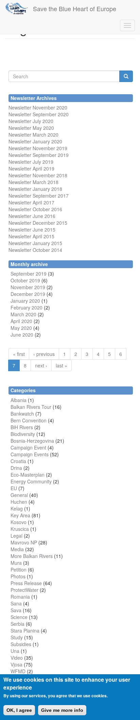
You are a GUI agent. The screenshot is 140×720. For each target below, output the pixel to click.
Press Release (26, 583)
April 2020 (21, 321)
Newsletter (19, 195)
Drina (16, 467)
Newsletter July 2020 (30, 121)
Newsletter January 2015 (35, 243)
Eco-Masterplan (28, 474)
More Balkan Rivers (32, 556)
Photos (18, 576)
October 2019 (25, 280)
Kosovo (19, 522)
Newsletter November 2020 (37, 107)
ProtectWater (24, 589)
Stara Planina (25, 630)
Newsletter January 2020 (35, 141)
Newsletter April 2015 (31, 236)
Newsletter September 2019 (38, 155)
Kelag (17, 508)
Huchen (19, 501)
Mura (16, 562)
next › (41, 365)
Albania (19, 400)
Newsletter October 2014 (35, 249)
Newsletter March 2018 (33, 182)
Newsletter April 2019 (31, 168)
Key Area (20, 515)
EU (14, 488)
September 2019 (29, 273)
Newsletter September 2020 (38, 114)
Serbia (17, 623)
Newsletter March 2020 (33, 134)
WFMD (18, 671)
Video (17, 657)
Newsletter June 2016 (31, 216)
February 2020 (26, 307)
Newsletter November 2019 (37, 148)
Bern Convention (29, 420)
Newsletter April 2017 (31, 202)
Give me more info (62, 710)
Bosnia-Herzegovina (32, 440)
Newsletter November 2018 (37, 175)
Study (17, 637)
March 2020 (23, 314)
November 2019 (28, 287)
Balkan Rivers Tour (31, 406)
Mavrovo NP (24, 542)
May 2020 (21, 327)
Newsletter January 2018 (35, 188)
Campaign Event (28, 447)
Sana (16, 603)
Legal (16, 535)
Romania (20, 596)
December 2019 (28, 294)
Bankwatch (22, 413)
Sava (16, 610)
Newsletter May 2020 (31, 127)
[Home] (16, 8)
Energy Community (31, 481)
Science (19, 617)
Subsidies (21, 644)
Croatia (18, 461)
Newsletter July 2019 (30, 161)
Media (17, 549)
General (19, 495)
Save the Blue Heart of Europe (74, 8)
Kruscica (20, 528)
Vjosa (16, 664)
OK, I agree (19, 710)
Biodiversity (23, 434)
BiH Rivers (22, 427)
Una (15, 650)
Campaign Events (30, 454)
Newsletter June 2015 (31, 229)
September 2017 (50, 195)
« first (19, 354)
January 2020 (25, 300)
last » (61, 365)
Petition (19, 569)
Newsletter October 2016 (35, 209)
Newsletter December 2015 (37, 222)
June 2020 (22, 334)
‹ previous (44, 354)
